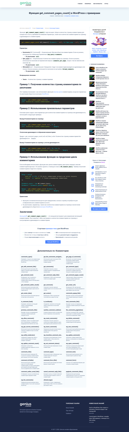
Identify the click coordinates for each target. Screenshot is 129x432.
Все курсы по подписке (99, 209)
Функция (22, 216)
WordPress (88, 3)
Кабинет (68, 413)
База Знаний (70, 408)
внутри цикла (58, 92)
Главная (80, 3)
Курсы (106, 3)
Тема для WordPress (53, 242)
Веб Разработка (97, 3)
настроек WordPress (46, 207)
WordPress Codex (59, 16)
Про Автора (69, 410)
